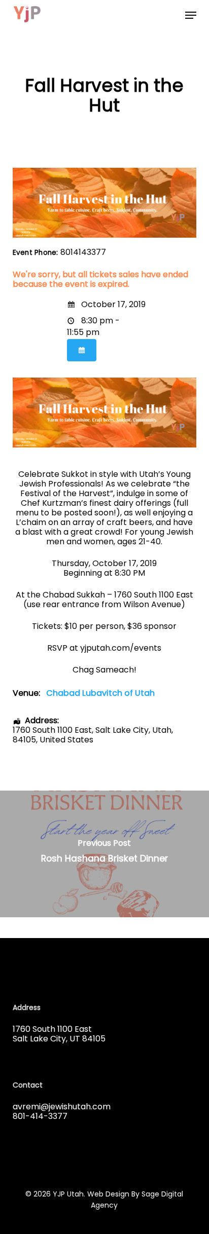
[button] (190, 15)
